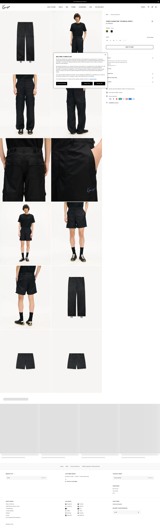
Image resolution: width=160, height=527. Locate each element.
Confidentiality (9, 508)
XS (107, 40)
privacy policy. (93, 79)
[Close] (105, 55)
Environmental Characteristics (13, 517)
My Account (115, 488)
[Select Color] (107, 31)
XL (120, 40)
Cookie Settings (10, 510)
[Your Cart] (156, 7)
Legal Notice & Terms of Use (12, 506)
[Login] (152, 7)
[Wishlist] (152, 21)
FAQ (114, 493)
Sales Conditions (10, 504)
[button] (26, 478)
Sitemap (8, 513)
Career (7, 515)
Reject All (87, 83)
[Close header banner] (158, 1)
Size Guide (150, 37)
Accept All (99, 83)
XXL (124, 40)
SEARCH (143, 6)
